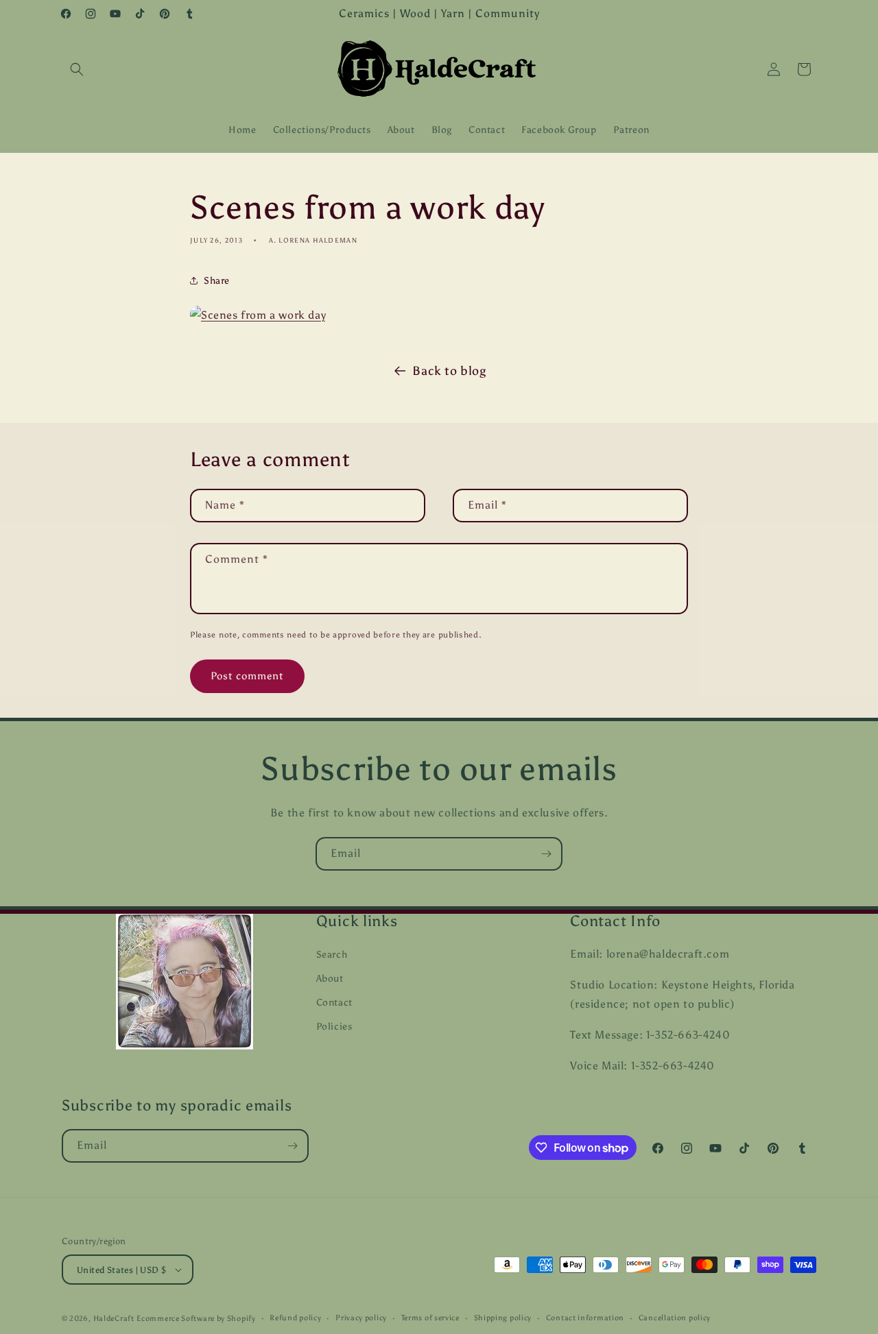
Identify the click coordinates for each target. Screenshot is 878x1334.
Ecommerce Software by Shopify (196, 1318)
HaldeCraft (113, 1318)
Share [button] (217, 281)
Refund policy (295, 1317)
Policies (334, 1026)
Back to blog (449, 370)
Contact (334, 1002)
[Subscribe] (546, 854)
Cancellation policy (675, 1317)
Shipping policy (503, 1317)
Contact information (585, 1317)
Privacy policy (361, 1317)
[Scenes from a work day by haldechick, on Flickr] (258, 315)
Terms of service (430, 1317)
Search (332, 954)
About (330, 978)
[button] (77, 69)
